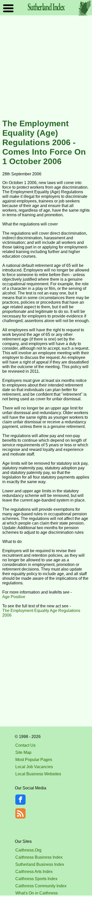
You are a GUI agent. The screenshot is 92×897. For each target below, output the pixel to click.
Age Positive (13, 597)
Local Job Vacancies (34, 767)
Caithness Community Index (40, 886)
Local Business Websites (38, 774)
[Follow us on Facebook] (20, 803)
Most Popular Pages (33, 759)
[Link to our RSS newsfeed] (20, 813)
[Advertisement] (46, 67)
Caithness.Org (28, 850)
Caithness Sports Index (36, 879)
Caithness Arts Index (34, 871)
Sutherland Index (46, 6)
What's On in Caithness (36, 893)
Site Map (23, 752)
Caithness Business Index (39, 857)
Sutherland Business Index (39, 864)
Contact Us (25, 745)
